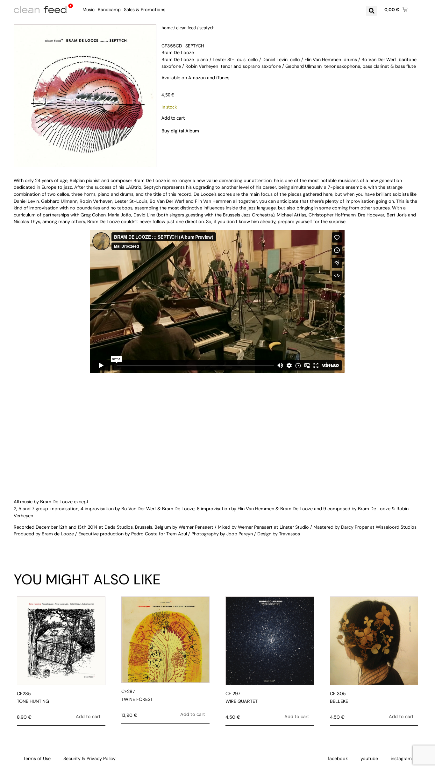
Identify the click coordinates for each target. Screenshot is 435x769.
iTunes (222, 78)
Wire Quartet (241, 701)
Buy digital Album (180, 131)
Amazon (197, 78)
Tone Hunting (33, 701)
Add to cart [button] (88, 716)
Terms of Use (37, 758)
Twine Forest (137, 699)
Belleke (339, 701)
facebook (338, 758)
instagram (401, 758)
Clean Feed (186, 28)
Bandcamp (109, 9)
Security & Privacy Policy (89, 758)
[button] (371, 11)
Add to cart (173, 118)
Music (88, 9)
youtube (369, 758)
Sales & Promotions (144, 9)
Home (167, 28)
